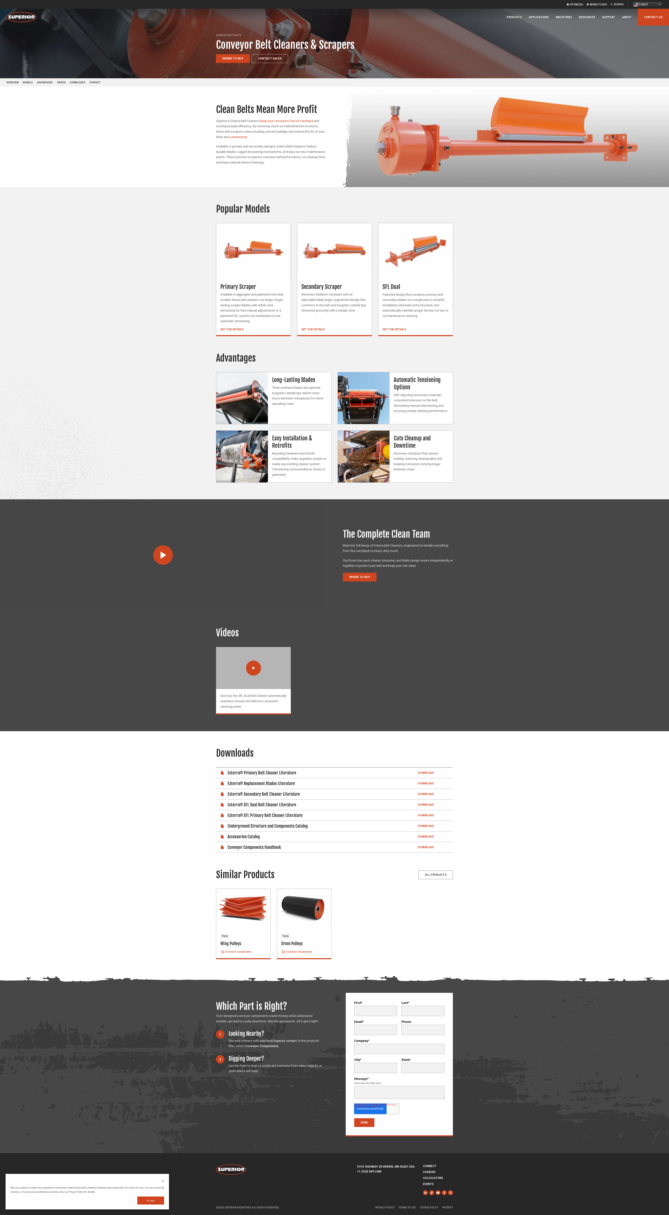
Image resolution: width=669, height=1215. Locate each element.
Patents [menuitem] (447, 1207)
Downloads (77, 82)
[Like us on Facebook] (444, 1192)
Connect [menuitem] (429, 1166)
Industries (564, 17)
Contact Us (653, 17)
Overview (12, 82)
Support (608, 17)
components (238, 137)
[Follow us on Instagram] (450, 1192)
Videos (61, 82)
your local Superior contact (278, 1041)
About (627, 17)
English (643, 4)
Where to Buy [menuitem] (598, 4)
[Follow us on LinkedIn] (425, 1192)
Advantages (45, 82)
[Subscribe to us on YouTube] (438, 1192)
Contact (95, 82)
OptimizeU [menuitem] (576, 4)
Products (514, 17)
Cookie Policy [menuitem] (429, 1207)
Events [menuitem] (428, 1184)
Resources (587, 17)
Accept (151, 1200)
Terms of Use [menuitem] (407, 1207)
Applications (539, 17)
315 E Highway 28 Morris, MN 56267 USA (386, 1166)
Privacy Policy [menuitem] (384, 1207)
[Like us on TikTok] (431, 1192)
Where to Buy (232, 58)
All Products (436, 874)
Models (28, 82)
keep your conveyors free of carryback (286, 121)
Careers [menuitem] (429, 1172)
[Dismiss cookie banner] (163, 1181)
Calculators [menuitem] (433, 1178)
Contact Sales (270, 58)
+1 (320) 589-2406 (369, 1171)
